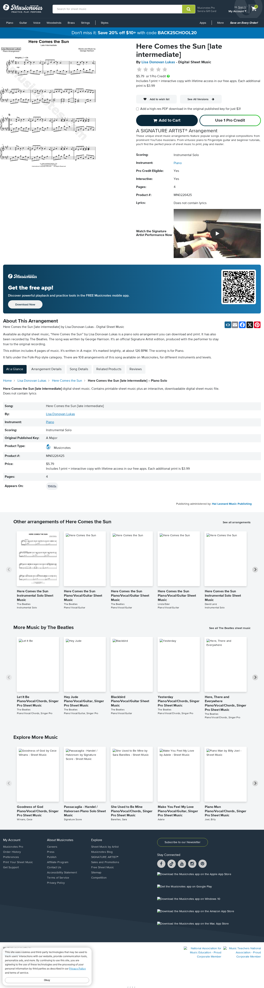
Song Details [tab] (79, 369)
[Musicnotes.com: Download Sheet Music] (22, 8)
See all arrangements (237, 522)
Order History (12, 852)
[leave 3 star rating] (152, 69)
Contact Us (54, 867)
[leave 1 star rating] (139, 69)
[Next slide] (255, 570)
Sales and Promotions (105, 862)
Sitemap (96, 872)
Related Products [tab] (108, 369)
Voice (36, 22)
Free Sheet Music (102, 867)
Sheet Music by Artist (105, 846)
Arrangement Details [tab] (46, 369)
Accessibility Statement (62, 872)
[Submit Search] (188, 9)
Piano (9, 22)
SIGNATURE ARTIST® (105, 857)
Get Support (11, 867)
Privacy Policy (56, 882)
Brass (71, 22)
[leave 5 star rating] (164, 69)
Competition (99, 877)
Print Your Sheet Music (18, 862)
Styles (104, 22)
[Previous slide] (9, 570)
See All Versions (198, 99)
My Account (237, 11)
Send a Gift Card (206, 11)
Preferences (11, 857)
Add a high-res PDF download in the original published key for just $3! (190, 109)
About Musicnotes (60, 840)
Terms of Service (58, 877)
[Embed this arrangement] (228, 325)
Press (50, 852)
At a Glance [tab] (14, 369)
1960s (52, 486)
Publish (52, 857)
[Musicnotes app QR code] (238, 289)
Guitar (23, 22)
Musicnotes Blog (102, 852)
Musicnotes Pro (206, 7)
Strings (85, 22)
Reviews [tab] (136, 369)
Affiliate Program (57, 862)
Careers (52, 846)
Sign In (242, 7)
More (222, 24)
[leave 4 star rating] (158, 69)
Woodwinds (54, 22)
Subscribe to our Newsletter (182, 842)
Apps (203, 22)
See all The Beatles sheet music (230, 628)
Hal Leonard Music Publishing (232, 503)
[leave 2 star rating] (146, 69)
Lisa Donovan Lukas (158, 62)
